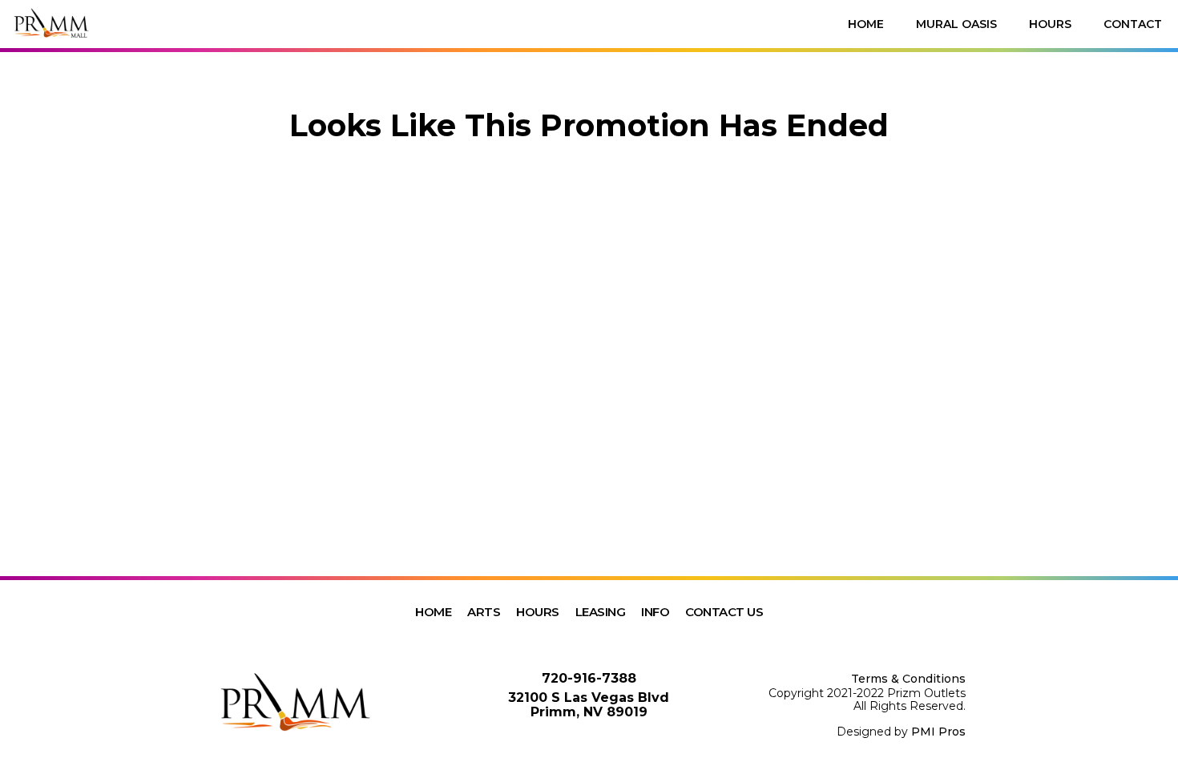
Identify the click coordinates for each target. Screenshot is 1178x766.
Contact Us (724, 611)
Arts (483, 611)
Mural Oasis (956, 24)
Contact (1132, 24)
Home (866, 24)
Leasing (600, 611)
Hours (1050, 24)
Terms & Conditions (908, 678)
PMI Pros (938, 731)
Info (655, 611)
